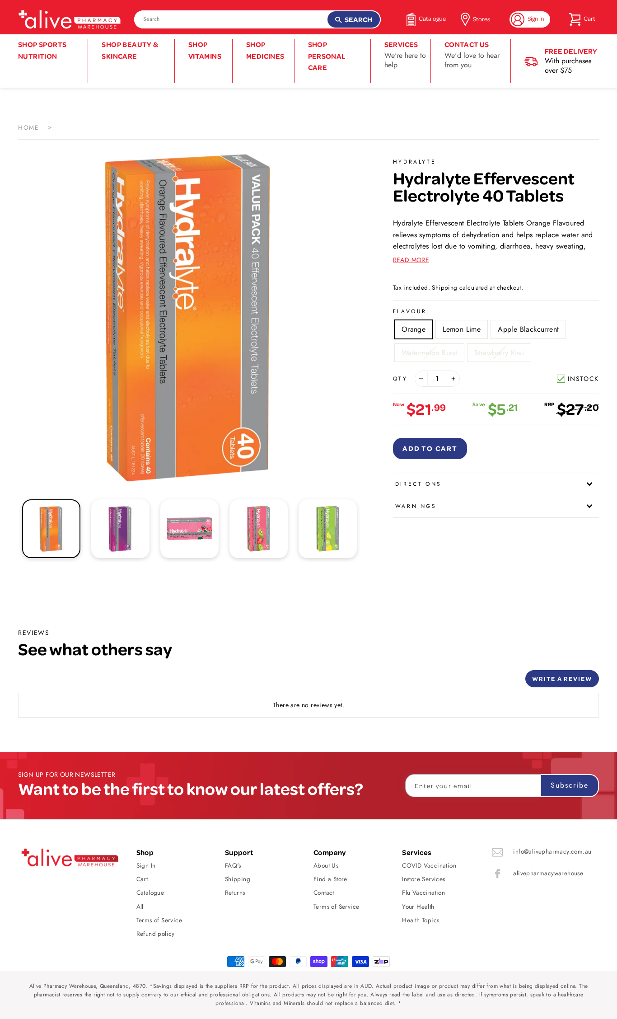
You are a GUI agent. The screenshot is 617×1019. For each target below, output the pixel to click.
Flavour (410, 311)
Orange (413, 329)
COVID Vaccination (429, 865)
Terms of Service (159, 920)
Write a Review (562, 678)
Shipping (444, 287)
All (140, 906)
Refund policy (155, 933)
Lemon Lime (462, 329)
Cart (142, 878)
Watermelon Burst (429, 352)
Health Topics (420, 920)
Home (28, 127)
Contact (323, 892)
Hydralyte (414, 162)
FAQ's (233, 865)
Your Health (418, 906)
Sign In (146, 865)
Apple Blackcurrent (528, 329)
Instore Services (423, 878)
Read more (411, 259)
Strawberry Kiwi (499, 352)
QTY (400, 379)
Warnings (416, 506)
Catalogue (150, 892)
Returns (235, 892)
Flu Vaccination (423, 892)
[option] (190, 316)
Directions (418, 484)
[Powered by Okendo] (58, 681)
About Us (325, 865)
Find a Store (330, 878)
